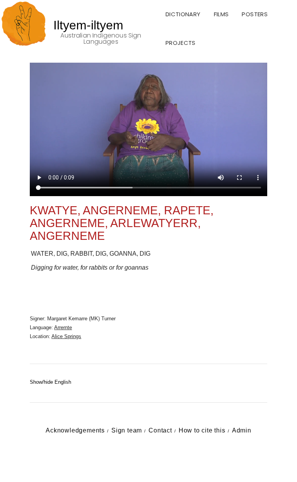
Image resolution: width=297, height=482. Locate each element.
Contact (160, 430)
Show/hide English (50, 382)
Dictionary (183, 14)
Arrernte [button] (63, 327)
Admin (241, 430)
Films (221, 14)
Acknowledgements (75, 430)
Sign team (126, 430)
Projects (181, 43)
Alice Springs (66, 336)
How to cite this (202, 430)
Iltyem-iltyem (88, 25)
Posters (255, 14)
